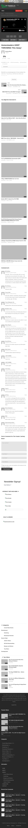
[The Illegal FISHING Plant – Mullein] (4, 674)
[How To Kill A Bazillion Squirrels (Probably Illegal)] (4, 667)
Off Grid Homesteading (15, 62)
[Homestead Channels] (2, 636)
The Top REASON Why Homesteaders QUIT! (11, 158)
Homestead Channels (9, 635)
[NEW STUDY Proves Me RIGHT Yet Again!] (14, 93)
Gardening (6, 632)
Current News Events (8, 627)
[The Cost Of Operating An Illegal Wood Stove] (4, 686)
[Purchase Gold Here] (14, 2)
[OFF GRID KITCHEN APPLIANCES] (4, 722)
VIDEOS (4, 772)
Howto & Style (4, 638)
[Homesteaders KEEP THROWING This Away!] (14, 109)
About (12, 825)
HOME (3, 768)
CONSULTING (5, 784)
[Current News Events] (2, 628)
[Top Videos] (2, 649)
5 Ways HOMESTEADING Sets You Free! (10, 178)
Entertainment (4, 630)
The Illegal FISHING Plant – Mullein (16, 672)
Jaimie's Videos (7, 640)
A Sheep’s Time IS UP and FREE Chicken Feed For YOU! (13, 240)
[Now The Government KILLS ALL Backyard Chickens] (14, 86)
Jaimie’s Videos (6, 782)
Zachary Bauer (8, 51)
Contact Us (18, 825)
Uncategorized (4, 651)
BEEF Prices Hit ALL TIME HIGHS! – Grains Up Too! (12, 138)
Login (25, 10)
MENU (3, 10)
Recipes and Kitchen (8, 646)
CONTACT (4, 785)
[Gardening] (2, 633)
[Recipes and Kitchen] (2, 647)
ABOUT (4, 770)
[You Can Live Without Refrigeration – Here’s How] (4, 680)
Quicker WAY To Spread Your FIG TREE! (10, 198)
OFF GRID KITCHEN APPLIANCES (16, 720)
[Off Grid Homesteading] (2, 644)
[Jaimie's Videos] (2, 641)
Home (8, 825)
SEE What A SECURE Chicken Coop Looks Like (11, 260)
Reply (26, 271)
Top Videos (6, 648)
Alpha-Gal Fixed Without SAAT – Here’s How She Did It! (13, 118)
